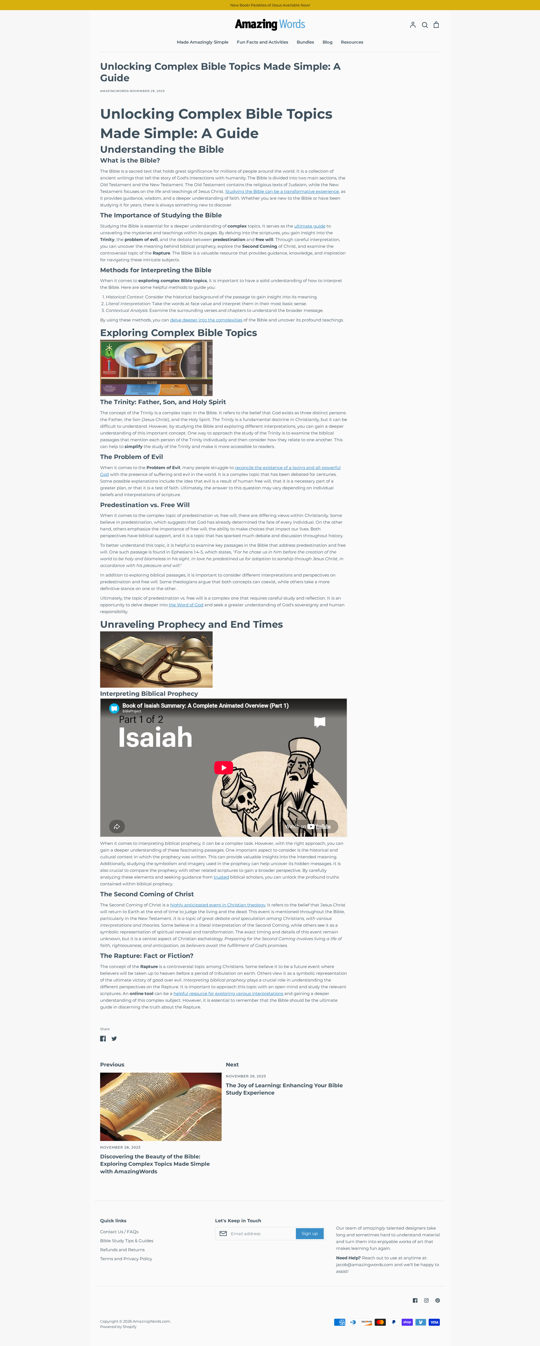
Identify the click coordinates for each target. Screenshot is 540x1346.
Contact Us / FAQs (119, 1231)
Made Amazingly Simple (202, 42)
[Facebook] (415, 1300)
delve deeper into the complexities (206, 320)
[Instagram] (426, 1300)
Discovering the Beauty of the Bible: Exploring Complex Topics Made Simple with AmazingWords (155, 1164)
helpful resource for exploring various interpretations (228, 993)
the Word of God (186, 604)
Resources (352, 42)
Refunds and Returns (122, 1249)
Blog (327, 42)
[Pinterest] (437, 1300)
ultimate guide (309, 226)
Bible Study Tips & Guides (126, 1240)
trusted (221, 877)
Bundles (305, 42)
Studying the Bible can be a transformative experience (282, 191)
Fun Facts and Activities (262, 42)
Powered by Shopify (118, 1326)
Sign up (310, 1233)
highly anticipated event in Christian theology (217, 905)
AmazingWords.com (151, 1321)
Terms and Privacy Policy (126, 1258)
